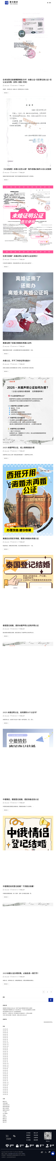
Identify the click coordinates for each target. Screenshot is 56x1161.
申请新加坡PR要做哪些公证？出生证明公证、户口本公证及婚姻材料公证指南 (19, 1009)
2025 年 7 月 (5, 1051)
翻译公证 (5, 1101)
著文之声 (22, 85)
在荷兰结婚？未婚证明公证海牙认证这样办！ (21, 256)
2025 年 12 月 (5, 1043)
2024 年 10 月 (5, 1067)
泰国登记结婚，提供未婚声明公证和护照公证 (21, 625)
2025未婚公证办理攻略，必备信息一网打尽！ (21, 973)
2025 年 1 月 (5, 1061)
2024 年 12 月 (5, 1063)
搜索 (4, 997)
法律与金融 (5, 1103)
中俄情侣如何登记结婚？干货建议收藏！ (19, 886)
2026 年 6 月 (5, 1032)
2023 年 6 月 (5, 1089)
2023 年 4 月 (5, 1092)
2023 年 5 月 (5, 1091)
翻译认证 (5, 1118)
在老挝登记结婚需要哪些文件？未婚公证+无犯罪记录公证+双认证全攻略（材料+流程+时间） (27, 80)
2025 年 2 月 (5, 1060)
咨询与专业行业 (6, 1105)
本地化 (4, 1115)
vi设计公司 (22, 1155)
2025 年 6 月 (5, 1053)
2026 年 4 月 (5, 1036)
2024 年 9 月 (5, 1068)
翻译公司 (18, 1155)
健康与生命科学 (6, 1110)
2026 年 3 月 (5, 1037)
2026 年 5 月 (5, 1034)
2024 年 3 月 (5, 1077)
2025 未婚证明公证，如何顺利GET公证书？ (20, 712)
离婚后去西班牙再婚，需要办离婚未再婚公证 (21, 538)
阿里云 (23, 1153)
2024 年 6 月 (5, 1073)
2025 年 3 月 (5, 1058)
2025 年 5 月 (5, 1055)
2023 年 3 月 (5, 1094)
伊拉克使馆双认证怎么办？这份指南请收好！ (12, 1011)
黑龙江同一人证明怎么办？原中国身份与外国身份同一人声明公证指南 (17, 1013)
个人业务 (5, 1111)
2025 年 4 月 (5, 1056)
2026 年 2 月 (5, 1039)
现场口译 (5, 1117)
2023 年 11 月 (5, 1082)
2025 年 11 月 (5, 1044)
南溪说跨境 (9, 1155)
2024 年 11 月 (5, 1065)
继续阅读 (7, 92)
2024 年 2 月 (5, 1079)
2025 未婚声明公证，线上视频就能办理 (18, 447)
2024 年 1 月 (5, 1080)
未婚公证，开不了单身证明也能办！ (17, 360)
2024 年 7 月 (5, 1072)
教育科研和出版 (6, 1106)
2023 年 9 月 (5, 1085)
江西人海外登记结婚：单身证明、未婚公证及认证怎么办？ (15, 1015)
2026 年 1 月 (5, 1041)
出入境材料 (5, 1113)
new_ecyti (6, 85)
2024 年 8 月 (5, 1070)
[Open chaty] (53, 1153)
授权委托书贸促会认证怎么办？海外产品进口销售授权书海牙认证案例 (17, 1008)
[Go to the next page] (51, 991)
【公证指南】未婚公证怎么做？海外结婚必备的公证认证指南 (27, 169)
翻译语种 (5, 1120)
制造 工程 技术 (6, 1108)
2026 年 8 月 (5, 1029)
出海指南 (14, 1155)
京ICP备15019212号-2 (13, 1153)
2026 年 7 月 (5, 1031)
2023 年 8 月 (5, 1087)
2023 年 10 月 (5, 1084)
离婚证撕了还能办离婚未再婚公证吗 (17, 343)
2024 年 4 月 (5, 1075)
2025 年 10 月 (5, 1046)
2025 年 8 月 (5, 1049)
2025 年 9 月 (5, 1048)
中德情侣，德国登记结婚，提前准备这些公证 (21, 799)
